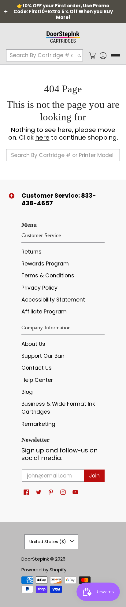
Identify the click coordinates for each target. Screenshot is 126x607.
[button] (92, 55)
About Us (33, 344)
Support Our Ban (43, 356)
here (42, 137)
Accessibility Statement (53, 299)
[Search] (79, 55)
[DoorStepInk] (63, 36)
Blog (27, 392)
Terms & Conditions (47, 275)
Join (94, 475)
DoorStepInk (35, 559)
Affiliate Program (44, 311)
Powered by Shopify (43, 569)
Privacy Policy (39, 287)
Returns (31, 251)
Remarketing (38, 424)
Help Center (37, 380)
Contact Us (36, 367)
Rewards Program (45, 263)
